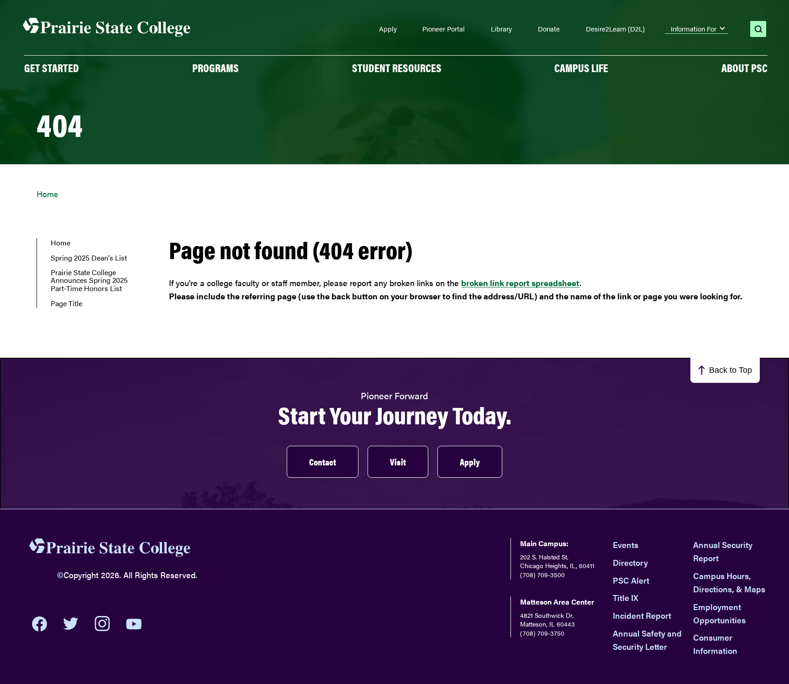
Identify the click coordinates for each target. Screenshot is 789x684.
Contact (322, 461)
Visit (398, 461)
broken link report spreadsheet (520, 282)
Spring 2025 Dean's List (89, 258)
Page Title (66, 303)
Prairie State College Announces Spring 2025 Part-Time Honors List (89, 280)
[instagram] (102, 624)
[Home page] (107, 27)
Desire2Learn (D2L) (615, 28)
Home (47, 193)
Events (625, 544)
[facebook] (39, 624)
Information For (693, 28)
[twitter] (71, 623)
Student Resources (397, 67)
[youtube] (134, 624)
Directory (630, 562)
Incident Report (642, 615)
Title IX (625, 597)
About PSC (744, 67)
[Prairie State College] (110, 549)
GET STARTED (51, 67)
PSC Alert (631, 580)
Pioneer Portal (443, 28)
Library (501, 28)
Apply (388, 28)
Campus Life (581, 67)
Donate (549, 28)
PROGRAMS (215, 67)
